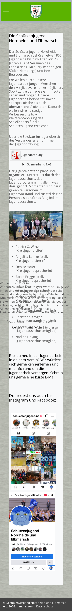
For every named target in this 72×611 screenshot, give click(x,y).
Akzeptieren (15, 321)
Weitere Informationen (27, 327)
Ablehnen (45, 321)
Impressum (52, 327)
